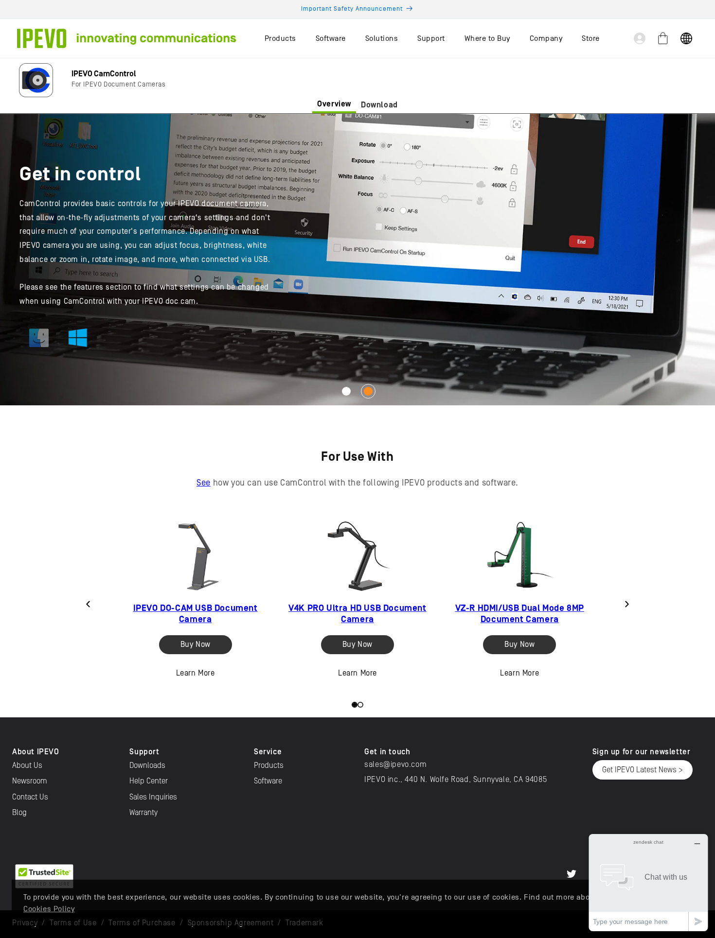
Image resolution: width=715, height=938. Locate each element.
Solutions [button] (381, 38)
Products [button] (280, 38)
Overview (334, 104)
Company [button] (546, 38)
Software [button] (331, 38)
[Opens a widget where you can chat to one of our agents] (648, 882)
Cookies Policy (48, 908)
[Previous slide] (88, 604)
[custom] (571, 874)
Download (379, 105)
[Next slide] (627, 604)
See (204, 483)
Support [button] (431, 38)
